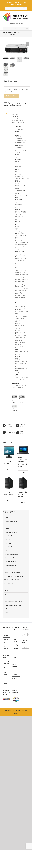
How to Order (15, 634)
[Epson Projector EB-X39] (22, 396)
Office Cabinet (8, 587)
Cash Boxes (7, 528)
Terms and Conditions (6, 662)
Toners (6, 612)
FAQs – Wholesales (6, 647)
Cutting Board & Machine (11, 532)
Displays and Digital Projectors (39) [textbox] (26, 634)
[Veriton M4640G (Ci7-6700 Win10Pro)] (23, 483)
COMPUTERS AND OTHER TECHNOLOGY (13, 576)
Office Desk (7, 594)
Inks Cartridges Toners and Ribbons (13, 605)
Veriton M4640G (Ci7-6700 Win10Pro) (22, 494)
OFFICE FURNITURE (9, 583)
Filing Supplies (8, 543)
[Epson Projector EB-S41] (14, 396)
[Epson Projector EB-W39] (14, 406)
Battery (6, 517)
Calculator (7, 525)
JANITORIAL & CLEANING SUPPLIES (12, 580)
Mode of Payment (16, 640)
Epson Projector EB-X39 (21, 400)
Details (9, 470)
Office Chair (7, 590)
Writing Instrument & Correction (12, 572)
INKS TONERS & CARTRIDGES (11, 598)
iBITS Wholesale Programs (6, 633)
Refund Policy (5, 673)
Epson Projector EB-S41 (14, 400)
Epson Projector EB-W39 (14, 410)
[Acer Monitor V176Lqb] (9, 452)
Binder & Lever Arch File (11, 521)
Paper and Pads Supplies (11, 561)
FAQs (15, 657)
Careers (15, 678)
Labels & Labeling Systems (11, 554)
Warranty (6, 678)
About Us (16, 671)
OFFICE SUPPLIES (8, 514)
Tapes (6, 569)
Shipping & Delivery (16, 646)
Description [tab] (5, 114)
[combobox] (25, 634)
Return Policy (5, 682)
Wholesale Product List (6, 641)
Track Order (15, 653)
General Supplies (9, 547)
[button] (27, 44)
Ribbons (7, 609)
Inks (6, 550)
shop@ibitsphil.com (16, 4)
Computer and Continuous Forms (13, 536)
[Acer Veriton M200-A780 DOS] (9, 483)
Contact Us (16, 674)
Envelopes (7, 539)
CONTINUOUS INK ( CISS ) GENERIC (13, 601)
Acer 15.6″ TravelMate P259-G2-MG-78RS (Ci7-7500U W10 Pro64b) (22, 462)
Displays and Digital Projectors (16, 104)
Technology (18, 105)
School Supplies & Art (10, 565)
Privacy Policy (5, 668)
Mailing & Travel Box (10, 558)
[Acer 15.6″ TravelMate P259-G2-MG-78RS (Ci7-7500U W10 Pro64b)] (23, 450)
